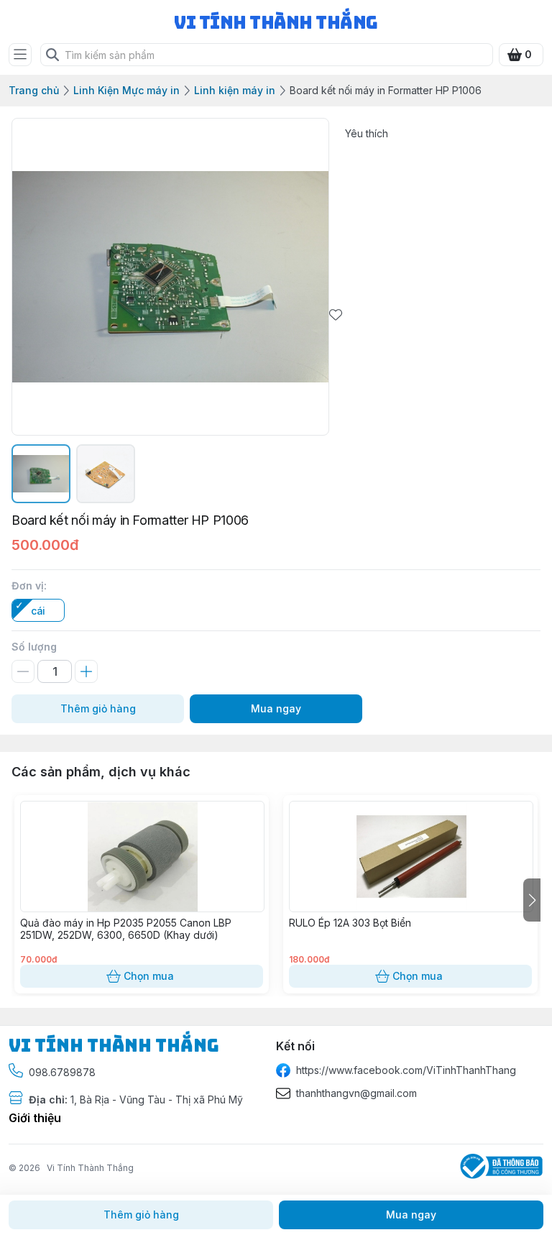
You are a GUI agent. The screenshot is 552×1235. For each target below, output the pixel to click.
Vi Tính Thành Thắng (90, 1167)
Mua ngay (276, 708)
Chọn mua (149, 976)
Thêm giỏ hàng (98, 708)
